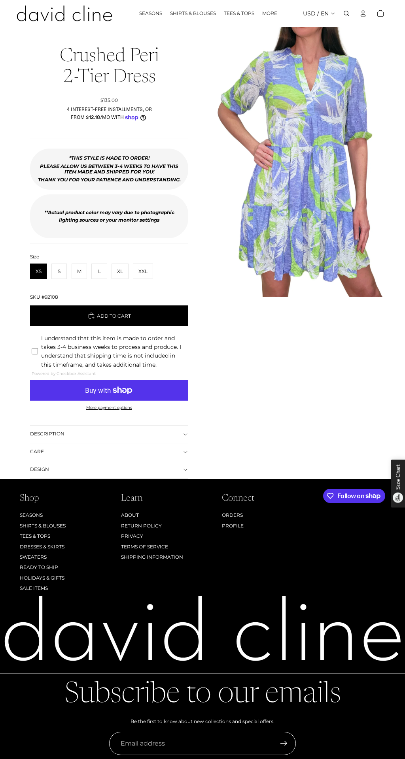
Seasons (31, 515)
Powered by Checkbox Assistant (64, 373)
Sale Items (34, 588)
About (130, 515)
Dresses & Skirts (42, 547)
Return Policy (141, 526)
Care (37, 451)
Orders (232, 515)
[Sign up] (284, 743)
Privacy (132, 536)
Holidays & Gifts (42, 578)
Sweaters (33, 557)
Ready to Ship (39, 567)
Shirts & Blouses (43, 526)
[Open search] (346, 13)
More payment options (109, 407)
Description (47, 434)
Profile (233, 526)
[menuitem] (269, 13)
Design (39, 469)
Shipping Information (152, 557)
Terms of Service (144, 547)
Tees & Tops (35, 536)
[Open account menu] (363, 13)
